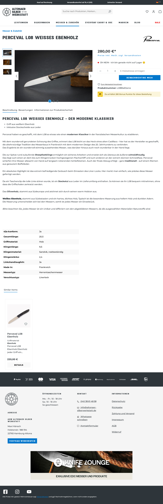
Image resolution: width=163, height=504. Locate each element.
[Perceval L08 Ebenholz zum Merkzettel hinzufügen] (25, 324)
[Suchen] (110, 11)
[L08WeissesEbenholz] (53, 76)
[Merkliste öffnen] (147, 11)
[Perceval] (151, 39)
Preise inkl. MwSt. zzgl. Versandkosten (119, 55)
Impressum (118, 419)
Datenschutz (118, 401)
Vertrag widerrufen (22, 441)
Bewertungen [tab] (25, 110)
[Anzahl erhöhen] (115, 70)
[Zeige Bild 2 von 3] (54, 101)
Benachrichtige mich (140, 77)
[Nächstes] (90, 76)
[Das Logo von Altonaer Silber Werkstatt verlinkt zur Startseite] (15, 12)
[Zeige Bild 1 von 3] (50, 101)
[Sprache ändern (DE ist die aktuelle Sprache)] (158, 2)
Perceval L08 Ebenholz (14, 335)
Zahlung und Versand (123, 413)
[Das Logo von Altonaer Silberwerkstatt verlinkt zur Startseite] (20, 399)
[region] (47, 76)
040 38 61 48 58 (88, 401)
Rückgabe (117, 407)
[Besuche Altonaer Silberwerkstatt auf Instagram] (17, 492)
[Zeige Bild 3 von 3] (57, 101)
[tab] (10, 110)
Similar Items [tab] (10, 290)
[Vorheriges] (16, 76)
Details (18, 365)
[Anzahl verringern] (100, 70)
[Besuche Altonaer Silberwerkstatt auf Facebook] (5, 492)
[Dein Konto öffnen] (154, 11)
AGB (114, 426)
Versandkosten (42, 497)
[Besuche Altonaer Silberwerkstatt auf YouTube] (29, 492)
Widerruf (116, 432)
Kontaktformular (89, 426)
